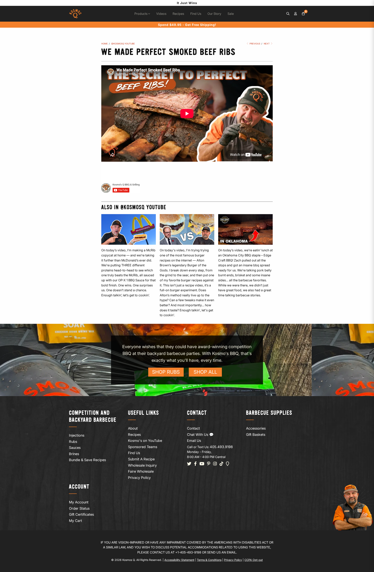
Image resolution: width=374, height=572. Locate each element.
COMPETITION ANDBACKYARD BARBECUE (92, 416)
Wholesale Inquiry (142, 465)
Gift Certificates (81, 514)
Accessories (256, 428)
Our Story (214, 14)
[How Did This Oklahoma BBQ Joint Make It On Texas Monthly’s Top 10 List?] (245, 229)
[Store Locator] (227, 464)
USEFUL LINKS (143, 413)
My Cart (75, 521)
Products (141, 14)
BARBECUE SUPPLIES (269, 413)
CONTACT (197, 413)
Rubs (73, 442)
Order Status (79, 508)
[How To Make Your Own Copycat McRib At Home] (128, 229)
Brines (74, 454)
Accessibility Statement (179, 559)
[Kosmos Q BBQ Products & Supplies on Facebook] (195, 464)
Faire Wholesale (141, 471)
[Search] (287, 13)
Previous (254, 43)
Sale (231, 14)
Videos (161, 14)
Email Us (194, 441)
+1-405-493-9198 (188, 552)
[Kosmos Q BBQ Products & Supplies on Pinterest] (208, 464)
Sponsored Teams (142, 447)
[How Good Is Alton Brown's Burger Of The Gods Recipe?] (187, 229)
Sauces (75, 448)
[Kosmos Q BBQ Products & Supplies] (75, 13)
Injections (76, 435)
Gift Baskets (255, 435)
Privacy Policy (139, 478)
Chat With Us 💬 (200, 435)
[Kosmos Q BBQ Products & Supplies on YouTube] (201, 464)
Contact (193, 428)
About (133, 428)
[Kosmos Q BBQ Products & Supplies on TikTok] (221, 464)
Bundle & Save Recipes (87, 460)
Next (267, 43)
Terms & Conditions (209, 559)
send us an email (221, 552)
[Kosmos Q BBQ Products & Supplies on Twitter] (189, 464)
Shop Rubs (166, 372)
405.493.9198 (221, 447)
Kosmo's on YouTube (145, 441)
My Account (78, 502)
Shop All (205, 372)
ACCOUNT (79, 487)
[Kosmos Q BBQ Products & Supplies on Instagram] (215, 464)
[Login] (295, 13)
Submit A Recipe (141, 459)
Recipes (178, 14)
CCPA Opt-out (253, 559)
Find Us (195, 14)
